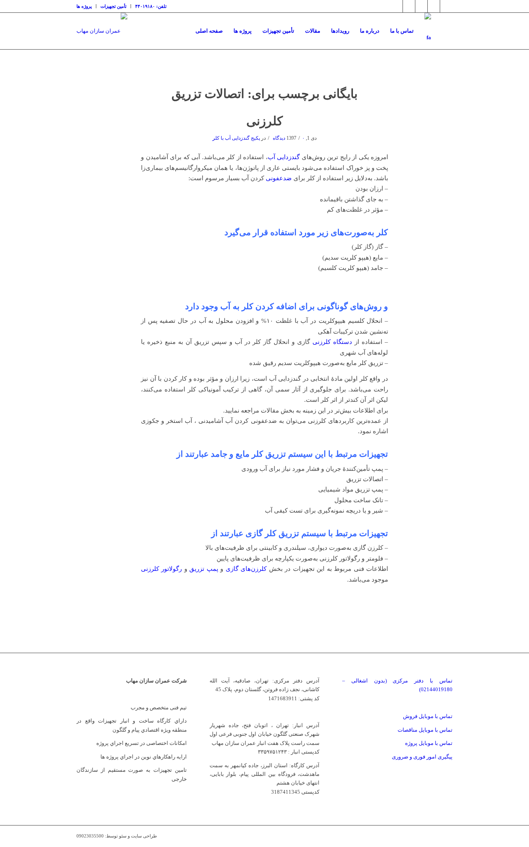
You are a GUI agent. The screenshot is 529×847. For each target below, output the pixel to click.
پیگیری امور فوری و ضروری (422, 757)
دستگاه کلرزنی (332, 342)
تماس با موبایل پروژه (429, 743)
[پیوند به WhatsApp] (446, 6)
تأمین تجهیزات (113, 6)
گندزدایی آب (284, 157)
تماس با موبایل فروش (428, 716)
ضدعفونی (279, 178)
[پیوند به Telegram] (434, 6)
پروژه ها (84, 6)
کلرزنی (264, 121)
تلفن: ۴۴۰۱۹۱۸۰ (151, 6)
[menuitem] (86, 6)
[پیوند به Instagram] (409, 6)
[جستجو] (444, 31)
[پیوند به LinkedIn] (421, 6)
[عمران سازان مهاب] (101, 31)
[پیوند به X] (397, 6)
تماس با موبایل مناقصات (425, 730)
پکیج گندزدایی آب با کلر (236, 138)
